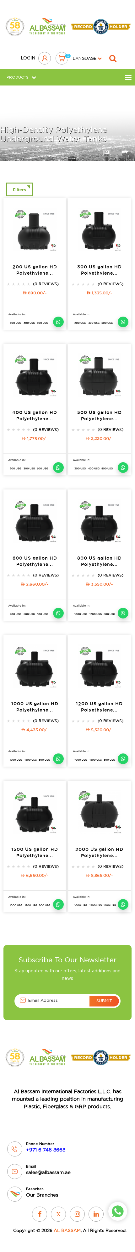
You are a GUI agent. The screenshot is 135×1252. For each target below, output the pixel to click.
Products (18, 77)
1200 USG (95, 614)
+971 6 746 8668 (45, 1149)
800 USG (107, 468)
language (85, 59)
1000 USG (80, 614)
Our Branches (42, 1195)
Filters (19, 189)
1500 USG (30, 759)
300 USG (15, 323)
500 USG (42, 323)
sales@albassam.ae (48, 1172)
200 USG (80, 323)
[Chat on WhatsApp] (58, 322)
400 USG (29, 323)
